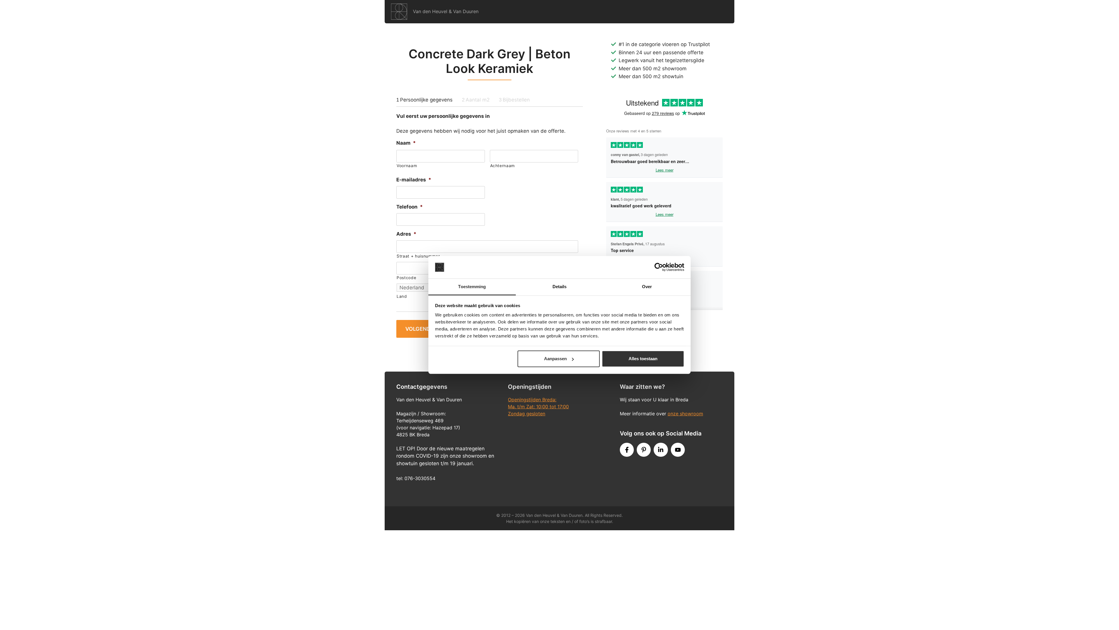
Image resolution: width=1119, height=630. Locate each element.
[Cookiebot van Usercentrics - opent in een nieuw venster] (658, 267)
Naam (406, 143)
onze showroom (685, 413)
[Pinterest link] (644, 450)
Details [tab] (560, 286)
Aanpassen (555, 358)
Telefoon (409, 207)
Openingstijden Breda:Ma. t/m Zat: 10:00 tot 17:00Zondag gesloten (538, 406)
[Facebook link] (627, 450)
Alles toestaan (643, 358)
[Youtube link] (678, 450)
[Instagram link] (661, 450)
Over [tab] (647, 286)
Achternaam (502, 165)
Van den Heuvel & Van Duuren (445, 11)
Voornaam (407, 165)
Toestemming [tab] (472, 286)
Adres (406, 234)
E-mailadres (413, 180)
